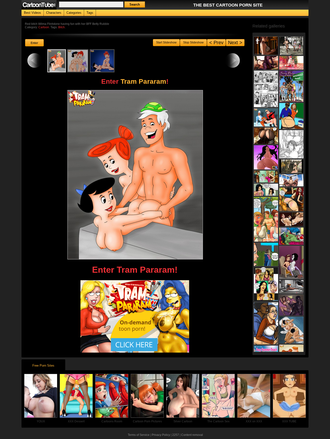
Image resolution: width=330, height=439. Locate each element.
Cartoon (43, 27)
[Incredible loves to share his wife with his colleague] (266, 117)
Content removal (192, 435)
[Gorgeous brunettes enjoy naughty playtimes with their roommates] (291, 262)
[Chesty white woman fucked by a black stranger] (266, 323)
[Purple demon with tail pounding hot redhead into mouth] (266, 63)
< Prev (216, 42)
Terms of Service (139, 435)
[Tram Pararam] (134, 351)
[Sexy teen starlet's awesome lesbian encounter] (266, 45)
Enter (34, 43)
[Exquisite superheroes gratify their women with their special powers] (291, 236)
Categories (73, 12)
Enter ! (134, 81)
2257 (175, 435)
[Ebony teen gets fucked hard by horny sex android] (291, 287)
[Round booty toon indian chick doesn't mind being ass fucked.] (266, 157)
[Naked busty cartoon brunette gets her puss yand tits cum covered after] (291, 305)
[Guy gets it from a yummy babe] (291, 330)
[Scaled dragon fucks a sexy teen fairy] (291, 166)
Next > (235, 42)
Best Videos (32, 12)
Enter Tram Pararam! (135, 270)
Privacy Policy (161, 435)
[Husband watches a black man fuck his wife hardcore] (291, 199)
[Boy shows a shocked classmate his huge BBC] (266, 254)
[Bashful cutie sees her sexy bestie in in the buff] (266, 189)
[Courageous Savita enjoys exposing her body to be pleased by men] (266, 284)
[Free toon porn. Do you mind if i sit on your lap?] (266, 88)
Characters (53, 12)
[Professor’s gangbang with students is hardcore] (291, 144)
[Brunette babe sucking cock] (291, 180)
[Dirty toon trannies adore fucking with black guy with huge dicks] (291, 86)
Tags (89, 12)
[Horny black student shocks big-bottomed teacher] (291, 116)
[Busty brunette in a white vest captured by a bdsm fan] (291, 219)
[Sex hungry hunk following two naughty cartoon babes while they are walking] (266, 219)
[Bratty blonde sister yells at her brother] (266, 176)
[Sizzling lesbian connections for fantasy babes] (291, 45)
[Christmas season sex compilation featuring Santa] (291, 63)
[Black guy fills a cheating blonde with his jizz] (266, 135)
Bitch (61, 27)
